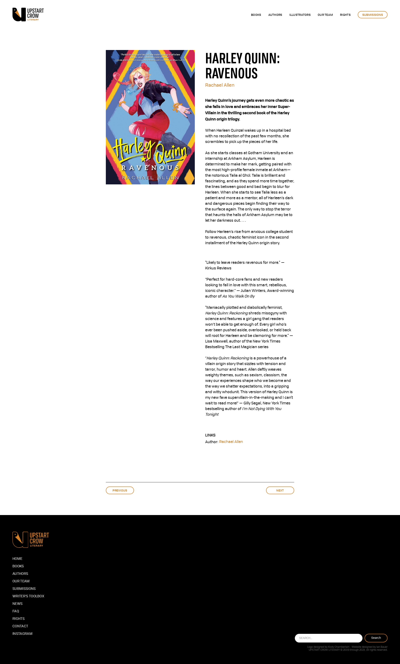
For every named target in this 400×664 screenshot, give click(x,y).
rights (345, 15)
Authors (20, 574)
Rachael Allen (219, 85)
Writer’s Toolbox (28, 596)
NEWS (17, 604)
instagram (22, 634)
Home (17, 559)
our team (21, 581)
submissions (372, 15)
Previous (119, 490)
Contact (20, 626)
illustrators (300, 15)
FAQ (15, 611)
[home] (28, 15)
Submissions (24, 589)
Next (280, 490)
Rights (18, 619)
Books (256, 15)
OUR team (325, 15)
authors (275, 15)
